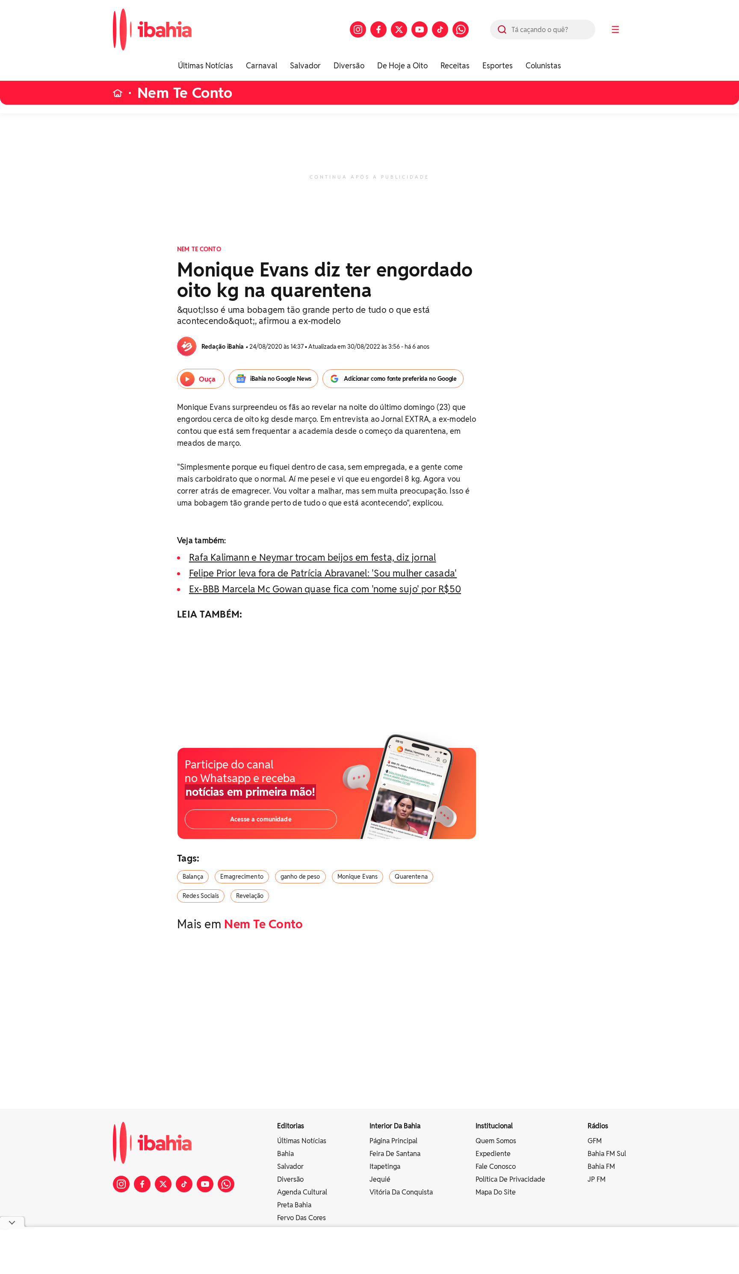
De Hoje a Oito (402, 66)
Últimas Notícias (205, 66)
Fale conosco (496, 1166)
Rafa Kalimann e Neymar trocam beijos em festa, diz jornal (312, 557)
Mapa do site (496, 1192)
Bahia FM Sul (607, 1153)
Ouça (207, 379)
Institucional (494, 1125)
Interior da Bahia (395, 1125)
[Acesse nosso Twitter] (399, 29)
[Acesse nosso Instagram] (358, 29)
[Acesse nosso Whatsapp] (460, 29)
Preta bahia (294, 1204)
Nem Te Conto (184, 93)
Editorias (290, 1125)
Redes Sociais (201, 896)
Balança (193, 876)
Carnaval (261, 66)
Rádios (598, 1125)
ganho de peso (300, 876)
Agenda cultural (302, 1192)
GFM (595, 1140)
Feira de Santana (395, 1153)
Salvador (305, 66)
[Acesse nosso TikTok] (440, 29)
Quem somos (496, 1140)
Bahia (285, 1153)
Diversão (349, 66)
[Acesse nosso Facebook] (378, 29)
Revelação (249, 896)
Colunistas (543, 66)
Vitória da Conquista (401, 1192)
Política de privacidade (510, 1179)
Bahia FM (601, 1166)
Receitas (455, 66)
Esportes (497, 66)
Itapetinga (385, 1166)
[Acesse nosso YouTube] (419, 29)
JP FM (597, 1179)
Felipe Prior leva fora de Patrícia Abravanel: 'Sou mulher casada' (323, 573)
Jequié (380, 1179)
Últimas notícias (301, 1140)
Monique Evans (357, 876)
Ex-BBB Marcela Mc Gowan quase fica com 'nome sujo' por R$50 (325, 589)
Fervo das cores (301, 1217)
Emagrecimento (241, 876)
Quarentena (411, 876)
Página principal (393, 1140)
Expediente (493, 1153)
